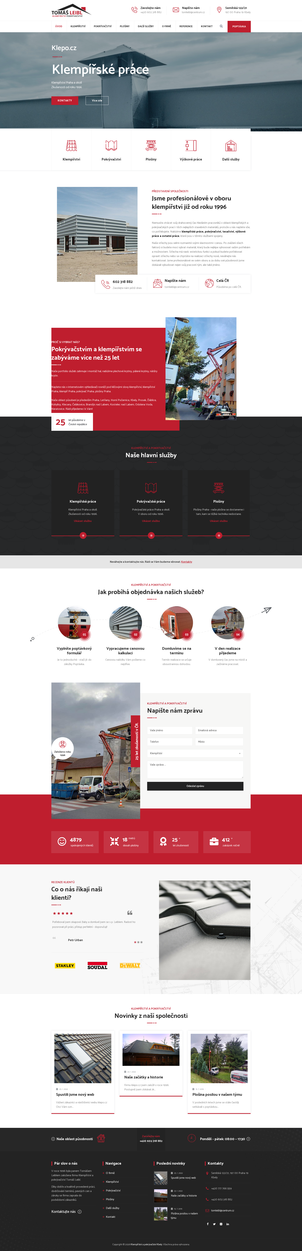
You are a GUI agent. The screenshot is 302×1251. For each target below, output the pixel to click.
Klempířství (78, 27)
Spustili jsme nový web (75, 1095)
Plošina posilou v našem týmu (217, 1095)
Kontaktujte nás (64, 1212)
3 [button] (141, 942)
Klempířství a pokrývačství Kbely (146, 1245)
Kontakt (207, 27)
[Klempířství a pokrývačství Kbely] (71, 10)
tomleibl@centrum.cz (222, 1210)
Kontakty (186, 562)
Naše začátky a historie (143, 1077)
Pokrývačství (103, 27)
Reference (186, 27)
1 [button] (135, 942)
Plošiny (125, 27)
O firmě (166, 27)
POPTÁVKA (239, 26)
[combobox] (195, 753)
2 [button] (138, 942)
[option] (97, 928)
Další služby (146, 27)
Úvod (58, 27)
